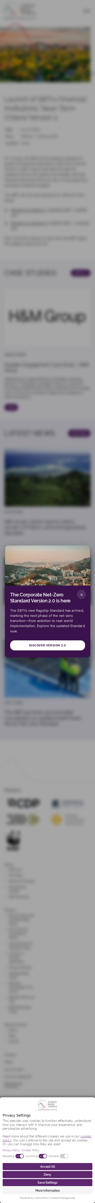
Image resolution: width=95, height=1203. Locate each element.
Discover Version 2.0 (47, 645)
